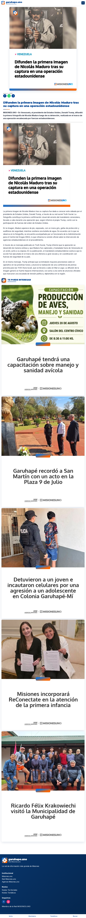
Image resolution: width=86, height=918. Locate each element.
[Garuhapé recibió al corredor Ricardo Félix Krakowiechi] (43, 786)
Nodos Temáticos (9, 893)
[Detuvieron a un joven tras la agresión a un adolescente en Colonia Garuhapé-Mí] (43, 563)
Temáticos (53, 916)
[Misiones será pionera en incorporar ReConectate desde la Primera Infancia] (43, 675)
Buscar (75, 916)
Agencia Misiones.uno (10, 882)
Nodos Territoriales (9, 890)
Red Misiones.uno (9, 879)
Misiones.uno (7, 876)
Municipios (32, 916)
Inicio (11, 916)
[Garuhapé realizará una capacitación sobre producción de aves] (43, 340)
